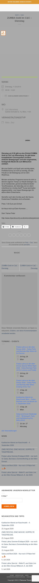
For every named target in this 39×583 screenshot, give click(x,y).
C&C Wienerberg (11, 109)
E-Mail (4, 496)
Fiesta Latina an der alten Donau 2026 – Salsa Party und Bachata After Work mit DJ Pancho (26, 350)
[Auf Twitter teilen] (17, 235)
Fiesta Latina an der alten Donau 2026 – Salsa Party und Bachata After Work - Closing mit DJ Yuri (26, 383)
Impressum (19, 575)
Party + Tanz (19, 15)
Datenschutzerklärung (16, 577)
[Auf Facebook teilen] (14, 235)
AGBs (26, 575)
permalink (27, 244)
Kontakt (30, 577)
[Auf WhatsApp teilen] (10, 235)
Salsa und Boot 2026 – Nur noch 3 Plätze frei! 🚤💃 (18, 467)
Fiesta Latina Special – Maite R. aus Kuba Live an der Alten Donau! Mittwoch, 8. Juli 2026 (19, 473)
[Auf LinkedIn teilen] (29, 235)
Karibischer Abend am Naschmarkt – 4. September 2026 (16, 444)
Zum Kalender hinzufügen (18, 96)
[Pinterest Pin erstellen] (25, 235)
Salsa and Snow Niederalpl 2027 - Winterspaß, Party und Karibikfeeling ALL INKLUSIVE (26, 417)
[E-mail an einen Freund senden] (21, 235)
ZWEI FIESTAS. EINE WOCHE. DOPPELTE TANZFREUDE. (18, 450)
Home (12, 575)
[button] (3, 7)
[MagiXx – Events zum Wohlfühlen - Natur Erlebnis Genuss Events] (20, 7)
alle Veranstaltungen (9, 430)
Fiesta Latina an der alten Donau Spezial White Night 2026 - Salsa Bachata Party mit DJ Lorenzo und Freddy (26, 366)
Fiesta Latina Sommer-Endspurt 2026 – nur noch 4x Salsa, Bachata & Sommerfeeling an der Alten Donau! (19, 458)
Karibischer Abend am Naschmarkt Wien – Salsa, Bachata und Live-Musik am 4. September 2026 (26, 400)
